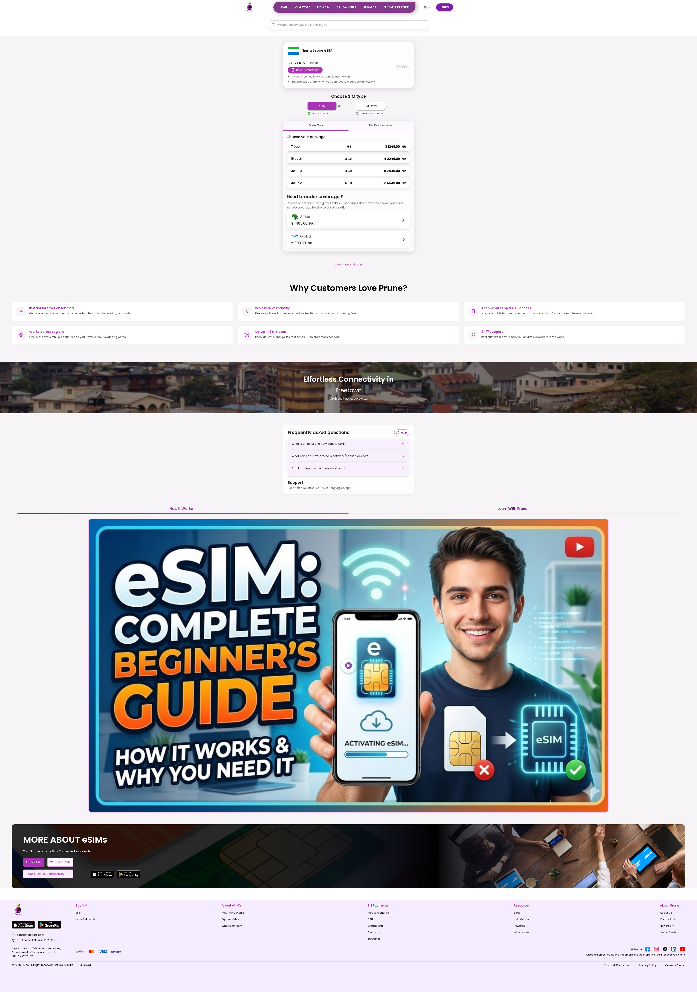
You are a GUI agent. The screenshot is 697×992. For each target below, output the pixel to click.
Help (404, 432)
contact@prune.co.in (30, 935)
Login (445, 7)
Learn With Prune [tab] (512, 508)
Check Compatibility (307, 69)
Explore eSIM (34, 862)
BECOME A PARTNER (396, 7)
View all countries (346, 264)
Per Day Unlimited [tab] (381, 125)
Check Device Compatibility (46, 874)
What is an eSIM (60, 862)
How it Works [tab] (181, 508)
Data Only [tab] (316, 125)
